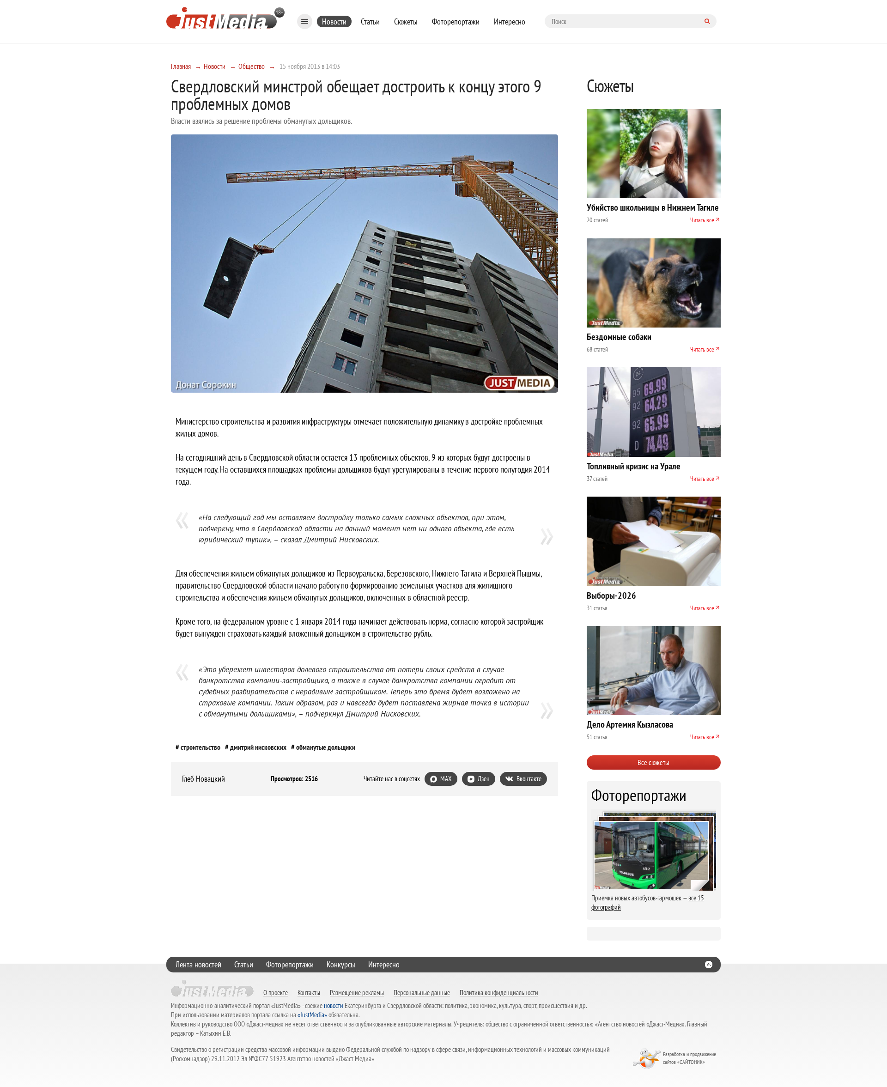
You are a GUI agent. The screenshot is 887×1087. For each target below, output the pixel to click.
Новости (334, 21)
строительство (200, 747)
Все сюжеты (653, 762)
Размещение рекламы (357, 992)
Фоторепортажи (456, 21)
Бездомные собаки (619, 336)
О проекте (275, 992)
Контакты (309, 992)
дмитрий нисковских (258, 747)
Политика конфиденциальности (499, 992)
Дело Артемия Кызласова (630, 724)
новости (333, 1005)
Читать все (702, 220)
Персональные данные (422, 992)
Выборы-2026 (611, 595)
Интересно (509, 21)
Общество (251, 66)
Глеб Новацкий (203, 779)
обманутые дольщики (325, 747)
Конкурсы (341, 964)
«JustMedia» (312, 1014)
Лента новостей (198, 964)
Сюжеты (406, 21)
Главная (181, 66)
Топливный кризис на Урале (633, 466)
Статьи (370, 21)
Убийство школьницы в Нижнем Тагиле (653, 207)
